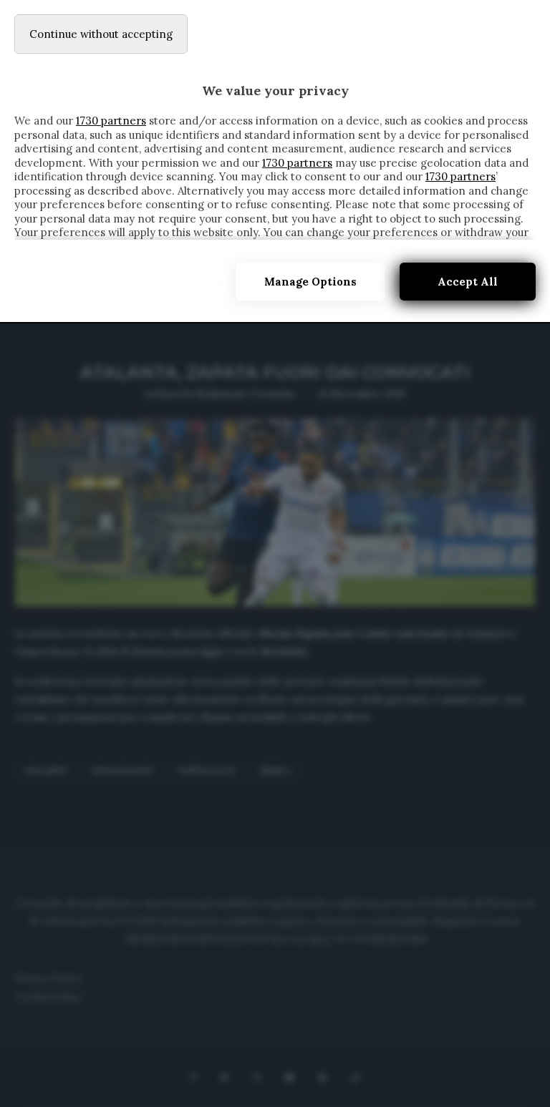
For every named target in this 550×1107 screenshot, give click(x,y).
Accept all (468, 281)
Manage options (310, 281)
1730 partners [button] (111, 120)
